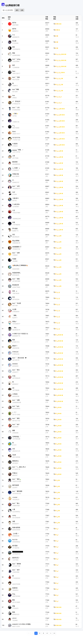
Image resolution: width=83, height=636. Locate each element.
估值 (22, 10)
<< (28, 633)
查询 (17, 10)
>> (54, 633)
